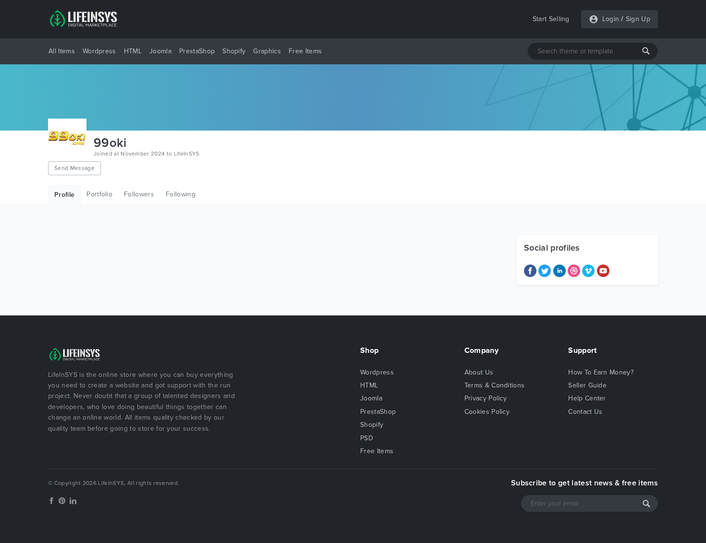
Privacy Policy (485, 398)
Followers (139, 194)
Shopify (233, 51)
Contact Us (585, 412)
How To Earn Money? (600, 372)
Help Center (587, 398)
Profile (64, 195)
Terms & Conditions (494, 385)
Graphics (267, 51)
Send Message (74, 168)
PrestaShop (197, 51)
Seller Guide (587, 385)
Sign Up (638, 19)
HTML (133, 51)
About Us (479, 372)
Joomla (160, 51)
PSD (366, 438)
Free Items (305, 51)
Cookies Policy (487, 412)
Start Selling (551, 19)
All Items (62, 51)
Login (611, 19)
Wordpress (99, 51)
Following (180, 194)
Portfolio (99, 194)
